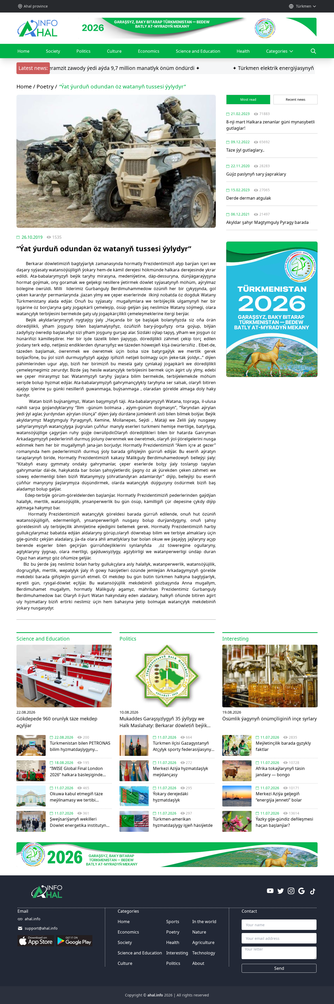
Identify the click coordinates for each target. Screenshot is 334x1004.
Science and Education (198, 51)
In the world (204, 921)
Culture (114, 51)
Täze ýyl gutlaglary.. (245, 150)
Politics (83, 51)
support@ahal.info (41, 928)
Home (23, 51)
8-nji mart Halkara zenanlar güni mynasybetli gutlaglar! (270, 125)
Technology (203, 953)
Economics (148, 51)
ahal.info (32, 918)
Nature (199, 932)
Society (53, 51)
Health (243, 51)
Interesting (177, 953)
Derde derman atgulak (248, 198)
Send (279, 968)
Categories (278, 53)
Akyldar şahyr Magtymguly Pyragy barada (267, 222)
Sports (172, 921)
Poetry (45, 86)
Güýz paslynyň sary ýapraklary (256, 174)
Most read (248, 99)
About (198, 963)
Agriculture (203, 942)
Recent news (295, 99)
